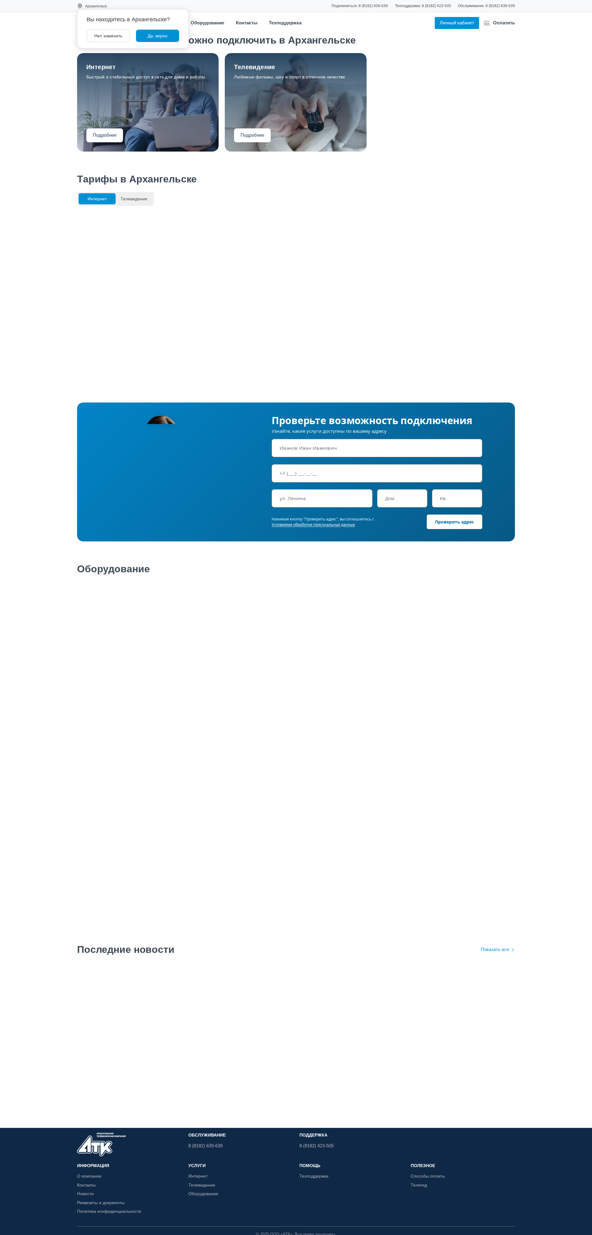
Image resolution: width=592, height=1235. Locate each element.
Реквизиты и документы (101, 1202)
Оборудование (207, 22)
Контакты (246, 22)
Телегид (419, 1185)
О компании (89, 1176)
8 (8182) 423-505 (436, 6)
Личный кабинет (457, 22)
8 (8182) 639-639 (373, 6)
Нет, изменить (108, 35)
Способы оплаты (428, 1176)
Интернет (198, 1176)
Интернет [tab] (97, 198)
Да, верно (157, 35)
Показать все (495, 949)
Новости (85, 1193)
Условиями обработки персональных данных (313, 524)
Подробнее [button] (105, 135)
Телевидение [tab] (134, 198)
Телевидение (201, 1185)
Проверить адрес (454, 522)
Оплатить (504, 22)
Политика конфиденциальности (109, 1211)
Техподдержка (285, 22)
